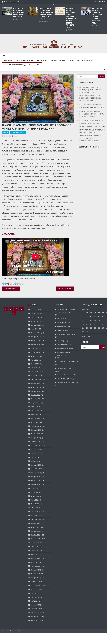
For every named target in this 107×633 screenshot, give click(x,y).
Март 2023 (34, 469)
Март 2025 (34, 376)
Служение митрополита (18, 132)
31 (91, 332)
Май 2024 (34, 414)
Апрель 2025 (35, 372)
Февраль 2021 (36, 566)
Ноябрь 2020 (35, 578)
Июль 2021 (35, 547)
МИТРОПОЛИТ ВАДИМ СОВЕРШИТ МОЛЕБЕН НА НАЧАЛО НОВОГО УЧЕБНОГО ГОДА (97, 15)
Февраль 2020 (36, 613)
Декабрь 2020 (36, 574)
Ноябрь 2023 (35, 438)
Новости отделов (63, 349)
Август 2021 (35, 543)
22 (83, 328)
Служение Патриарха (64, 375)
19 (99, 324)
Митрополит (42, 60)
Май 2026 (34, 321)
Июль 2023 (35, 453)
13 (103, 320)
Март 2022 (34, 515)
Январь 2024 (35, 430)
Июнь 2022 (35, 504)
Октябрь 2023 (36, 442)
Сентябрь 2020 (36, 585)
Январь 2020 (35, 617)
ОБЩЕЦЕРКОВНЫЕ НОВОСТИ (67, 362)
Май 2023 (34, 461)
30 (87, 332)
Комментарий (62, 330)
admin (16, 136)
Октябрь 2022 (36, 488)
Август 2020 (35, 589)
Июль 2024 (35, 407)
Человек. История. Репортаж (67, 383)
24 (91, 328)
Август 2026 (35, 309)
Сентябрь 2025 (36, 352)
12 (99, 320)
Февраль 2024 (36, 426)
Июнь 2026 (35, 317)
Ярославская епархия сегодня (15, 65)
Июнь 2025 (35, 364)
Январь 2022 (35, 523)
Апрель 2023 (35, 465)
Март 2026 (34, 329)
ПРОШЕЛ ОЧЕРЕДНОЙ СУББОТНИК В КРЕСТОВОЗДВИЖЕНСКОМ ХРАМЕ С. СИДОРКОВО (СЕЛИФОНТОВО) (12, 289)
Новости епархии (63, 345)
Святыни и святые (58, 60)
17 (91, 324)
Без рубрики (61, 323)
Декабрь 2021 (36, 527)
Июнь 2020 (35, 597)
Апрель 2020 (35, 605)
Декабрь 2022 (36, 481)
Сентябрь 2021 (36, 539)
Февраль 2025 (36, 379)
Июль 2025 (35, 360)
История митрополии (24, 60)
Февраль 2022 (36, 519)
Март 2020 (34, 609)
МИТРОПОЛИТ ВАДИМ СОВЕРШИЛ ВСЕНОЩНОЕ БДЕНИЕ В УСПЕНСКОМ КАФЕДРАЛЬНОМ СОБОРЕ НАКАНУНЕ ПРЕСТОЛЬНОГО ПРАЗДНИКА (92, 135)
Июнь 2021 (35, 550)
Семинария (74, 60)
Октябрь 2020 (36, 582)
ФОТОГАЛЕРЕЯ (9, 234)
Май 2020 (34, 601)
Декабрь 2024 (36, 387)
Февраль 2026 (36, 333)
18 (95, 324)
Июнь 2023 (35, 457)
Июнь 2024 (35, 411)
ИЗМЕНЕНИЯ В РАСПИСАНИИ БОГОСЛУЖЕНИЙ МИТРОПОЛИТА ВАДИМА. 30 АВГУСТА (46, 13)
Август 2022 (35, 496)
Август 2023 (35, 449)
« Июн (83, 337)
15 (83, 324)
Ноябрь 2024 (35, 391)
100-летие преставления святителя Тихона (66, 310)
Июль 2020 (35, 593)
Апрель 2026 (35, 325)
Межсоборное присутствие (66, 334)
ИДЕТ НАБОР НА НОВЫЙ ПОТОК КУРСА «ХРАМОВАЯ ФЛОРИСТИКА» (19, 12)
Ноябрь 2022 (35, 484)
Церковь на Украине (64, 379)
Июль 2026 (35, 313)
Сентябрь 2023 (36, 446)
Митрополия (87, 60)
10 (91, 320)
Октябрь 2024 (36, 395)
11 (95, 320)
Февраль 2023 (36, 473)
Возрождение (62, 326)
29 (83, 332)
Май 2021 (34, 554)
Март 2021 (34, 562)
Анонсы (59, 319)
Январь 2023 (35, 477)
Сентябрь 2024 (36, 399)
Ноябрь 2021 (35, 531)
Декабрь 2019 (36, 620)
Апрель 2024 (35, 418)
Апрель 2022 (35, 512)
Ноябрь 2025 (35, 344)
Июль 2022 (35, 500)
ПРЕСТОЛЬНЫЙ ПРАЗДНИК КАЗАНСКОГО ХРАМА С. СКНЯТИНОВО (66, 289)
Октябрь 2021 (36, 535)
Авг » (88, 337)
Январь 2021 (35, 570)
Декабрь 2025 (36, 341)
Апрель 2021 (35, 558)
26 (99, 328)
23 (87, 328)
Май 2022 (34, 508)
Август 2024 (35, 403)
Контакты (36, 65)
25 (95, 328)
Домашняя (8, 60)
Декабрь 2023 (36, 434)
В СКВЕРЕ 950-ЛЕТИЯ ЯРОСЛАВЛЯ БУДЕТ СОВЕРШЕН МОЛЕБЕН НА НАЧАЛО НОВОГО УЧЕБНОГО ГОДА (71, 17)
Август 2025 (35, 356)
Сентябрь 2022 (36, 492)
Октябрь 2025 (36, 348)
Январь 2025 (35, 383)
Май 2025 (34, 368)
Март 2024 (34, 422)
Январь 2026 (35, 337)
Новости (5, 132)
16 (87, 324)
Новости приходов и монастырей (64, 353)
